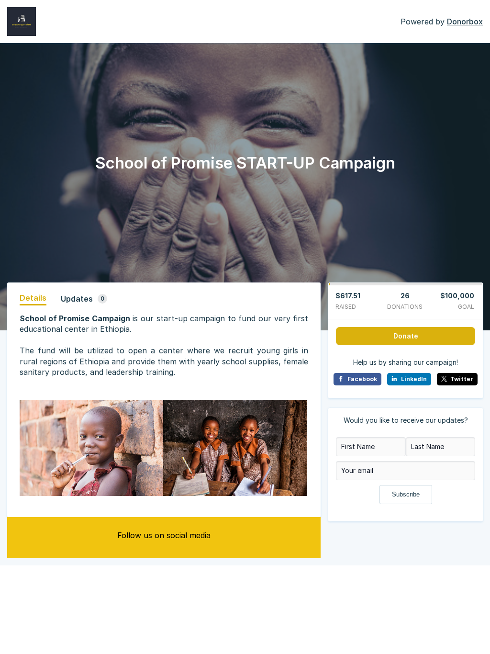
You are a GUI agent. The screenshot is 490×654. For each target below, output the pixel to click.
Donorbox (465, 21)
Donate (405, 336)
